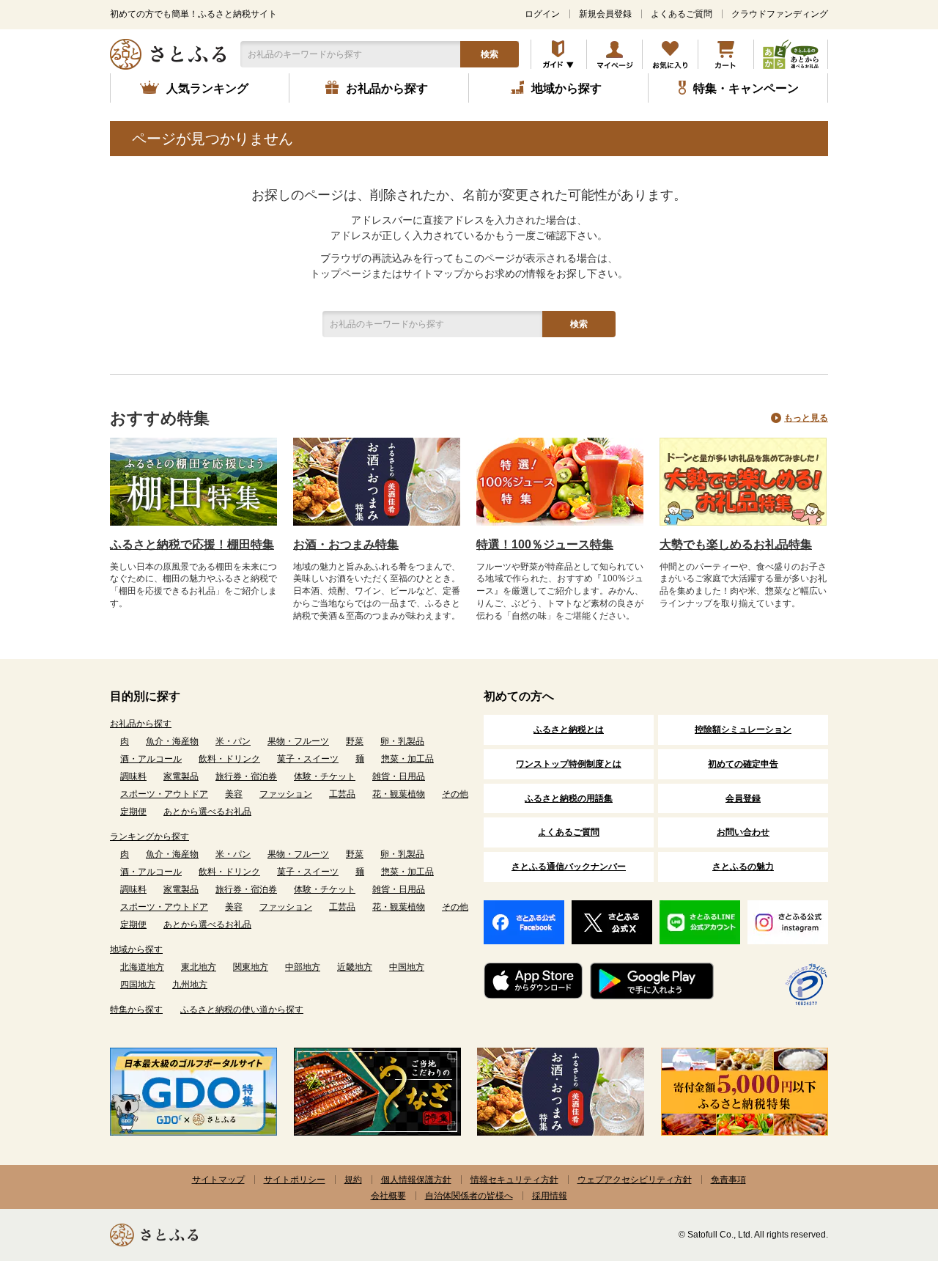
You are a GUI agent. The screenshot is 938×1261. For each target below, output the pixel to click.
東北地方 (198, 967)
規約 (353, 1179)
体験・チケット (324, 776)
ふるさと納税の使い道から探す (241, 1009)
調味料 (133, 776)
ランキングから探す (149, 836)
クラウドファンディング (779, 14)
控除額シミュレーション (743, 729)
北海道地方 (142, 967)
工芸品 (342, 794)
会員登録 (743, 798)
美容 (234, 794)
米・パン (233, 741)
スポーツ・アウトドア (164, 794)
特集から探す (136, 1009)
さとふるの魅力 (743, 866)
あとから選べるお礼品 (207, 811)
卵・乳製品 (402, 741)
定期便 (133, 811)
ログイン (542, 14)
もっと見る (806, 418)
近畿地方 (354, 967)
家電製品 (181, 776)
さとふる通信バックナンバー (569, 866)
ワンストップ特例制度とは (568, 764)
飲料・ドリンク (229, 759)
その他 (455, 794)
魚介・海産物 (172, 741)
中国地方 (406, 967)
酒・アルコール (151, 759)
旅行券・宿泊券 (246, 776)
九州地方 (189, 984)
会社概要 (388, 1196)
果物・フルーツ (298, 741)
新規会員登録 (605, 14)
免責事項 (728, 1179)
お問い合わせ (743, 832)
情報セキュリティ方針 (514, 1179)
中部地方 (302, 967)
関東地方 (250, 967)
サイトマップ (218, 1179)
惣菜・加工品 (407, 759)
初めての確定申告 (743, 764)
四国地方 (137, 984)
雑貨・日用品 (398, 776)
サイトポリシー (294, 1179)
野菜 (354, 741)
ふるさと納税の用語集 (569, 798)
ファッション (285, 794)
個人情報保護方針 (416, 1179)
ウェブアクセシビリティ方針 (634, 1179)
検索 (489, 54)
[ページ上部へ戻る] (887, 1166)
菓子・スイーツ (308, 759)
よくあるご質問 (681, 14)
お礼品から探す (140, 723)
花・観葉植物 (398, 794)
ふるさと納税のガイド (558, 54)
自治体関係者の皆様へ (469, 1196)
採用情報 (549, 1196)
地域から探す (136, 949)
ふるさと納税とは (568, 729)
